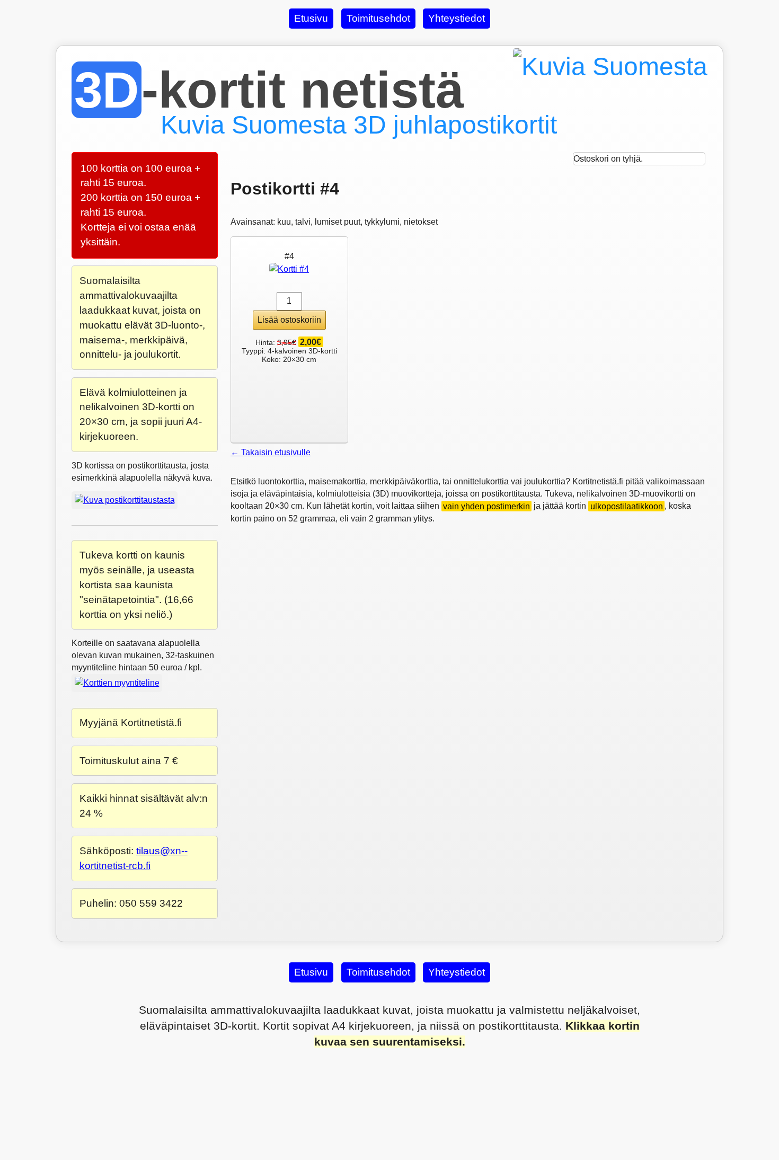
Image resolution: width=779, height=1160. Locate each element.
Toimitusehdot (378, 18)
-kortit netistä (269, 89)
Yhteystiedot (456, 18)
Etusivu (311, 18)
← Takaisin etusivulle (271, 452)
